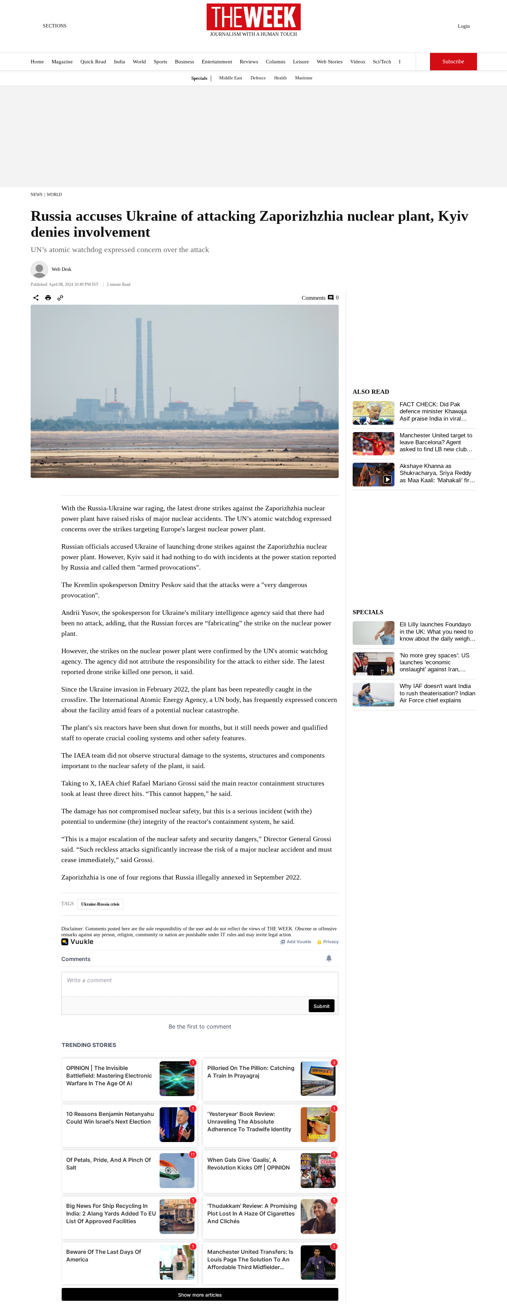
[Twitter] (236, 43)
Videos (357, 62)
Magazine (62, 62)
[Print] (48, 297)
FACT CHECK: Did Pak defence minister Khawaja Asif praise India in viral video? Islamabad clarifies (434, 415)
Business (184, 62)
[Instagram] (248, 43)
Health (280, 77)
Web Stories (330, 62)
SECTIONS (55, 26)
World (139, 62)
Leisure (301, 62)
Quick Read (93, 62)
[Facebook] (225, 43)
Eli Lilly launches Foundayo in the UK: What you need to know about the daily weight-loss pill (437, 635)
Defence (258, 77)
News (37, 194)
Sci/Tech (382, 62)
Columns (275, 62)
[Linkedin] (271, 43)
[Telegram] (282, 43)
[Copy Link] (60, 297)
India (119, 62)
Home (37, 62)
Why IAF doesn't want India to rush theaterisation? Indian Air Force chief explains (437, 693)
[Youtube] (259, 43)
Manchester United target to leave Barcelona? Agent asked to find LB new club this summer (436, 446)
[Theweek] (254, 16)
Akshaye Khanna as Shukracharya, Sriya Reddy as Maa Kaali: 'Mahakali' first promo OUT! (437, 477)
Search (423, 61)
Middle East (230, 77)
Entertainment (217, 62)
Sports (160, 62)
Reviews (249, 62)
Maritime (304, 77)
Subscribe (453, 62)
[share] (36, 297)
